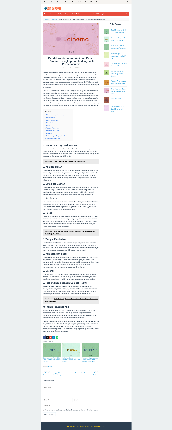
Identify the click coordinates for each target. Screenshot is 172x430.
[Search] (127, 14)
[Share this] (44, 337)
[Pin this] (50, 337)
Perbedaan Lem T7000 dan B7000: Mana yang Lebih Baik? (87, 373)
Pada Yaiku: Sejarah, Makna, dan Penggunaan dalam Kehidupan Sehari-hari (90, 359)
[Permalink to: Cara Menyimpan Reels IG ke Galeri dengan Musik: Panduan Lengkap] (52, 350)
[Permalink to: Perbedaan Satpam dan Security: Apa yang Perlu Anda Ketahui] (71, 350)
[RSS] (127, 2)
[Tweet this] (47, 337)
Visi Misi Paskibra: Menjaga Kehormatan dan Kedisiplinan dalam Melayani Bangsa (54, 373)
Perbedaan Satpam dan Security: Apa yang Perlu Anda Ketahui (71, 359)
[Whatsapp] (57, 337)
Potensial (50, 366)
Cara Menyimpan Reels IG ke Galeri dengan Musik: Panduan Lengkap (52, 359)
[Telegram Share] (53, 337)
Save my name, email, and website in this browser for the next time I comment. (71, 410)
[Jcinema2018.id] (53, 8)
